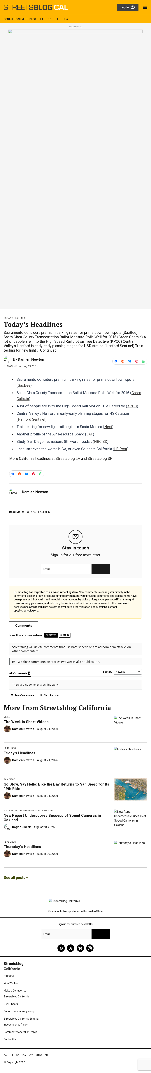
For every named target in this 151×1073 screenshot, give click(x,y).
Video (7, 717)
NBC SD (100, 441)
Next (108, 427)
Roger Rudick (21, 827)
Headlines (10, 748)
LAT (89, 434)
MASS (39, 1055)
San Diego (9, 779)
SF (57, 19)
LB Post (120, 449)
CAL (6, 1055)
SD (49, 19)
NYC (31, 1055)
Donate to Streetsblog (20, 19)
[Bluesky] (80, 948)
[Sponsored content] (75, 168)
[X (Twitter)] (70, 948)
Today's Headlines (14, 318)
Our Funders (11, 1003)
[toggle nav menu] (145, 7)
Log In (125, 7)
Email (46, 568)
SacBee (24, 385)
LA (41, 19)
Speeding (47, 811)
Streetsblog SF (100, 458)
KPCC (132, 406)
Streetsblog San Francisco (23, 811)
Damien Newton (31, 359)
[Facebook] (61, 948)
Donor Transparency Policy (19, 1011)
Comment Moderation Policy (20, 1032)
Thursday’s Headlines (22, 846)
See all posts (14, 877)
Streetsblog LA (68, 458)
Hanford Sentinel (31, 419)
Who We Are (11, 983)
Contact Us (10, 1039)
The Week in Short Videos (26, 722)
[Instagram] (90, 948)
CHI (46, 1055)
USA (65, 19)
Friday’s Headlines (20, 753)
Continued (48, 350)
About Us (9, 975)
